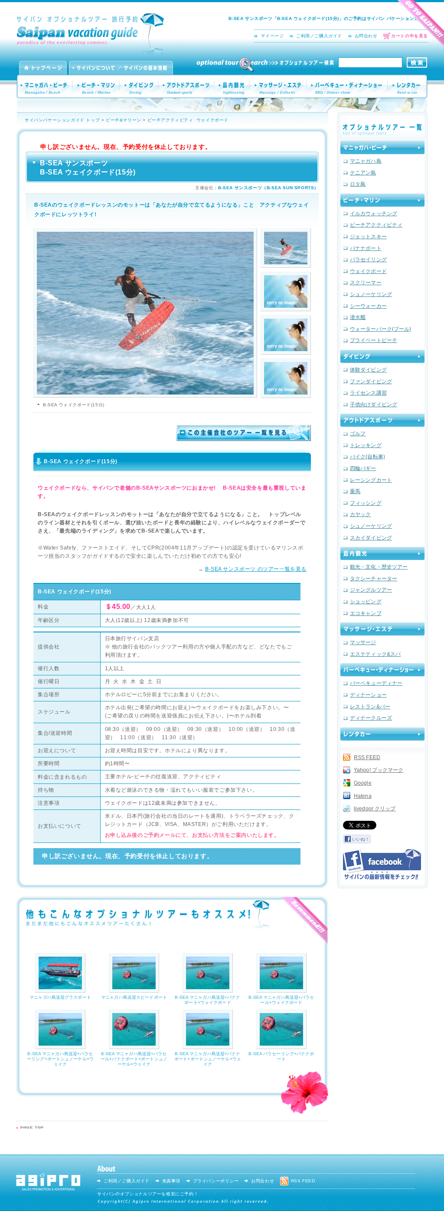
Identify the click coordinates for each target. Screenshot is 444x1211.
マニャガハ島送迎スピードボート (134, 997)
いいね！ (360, 839)
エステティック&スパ (375, 654)
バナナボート (366, 248)
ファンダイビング (371, 381)
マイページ (272, 35)
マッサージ (363, 642)
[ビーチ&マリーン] (382, 200)
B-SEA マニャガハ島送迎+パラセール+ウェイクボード (281, 1000)
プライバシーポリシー (216, 1180)
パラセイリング (368, 260)
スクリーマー (366, 283)
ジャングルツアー (371, 590)
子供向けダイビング (373, 404)
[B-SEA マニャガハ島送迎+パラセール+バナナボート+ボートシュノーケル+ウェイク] (134, 1046)
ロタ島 (358, 184)
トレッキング (366, 445)
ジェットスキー (368, 237)
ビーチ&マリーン (123, 120)
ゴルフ (358, 434)
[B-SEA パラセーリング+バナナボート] (281, 1046)
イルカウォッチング (373, 214)
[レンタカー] (382, 733)
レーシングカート (371, 480)
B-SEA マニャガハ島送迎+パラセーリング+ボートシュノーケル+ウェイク (60, 1058)
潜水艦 (358, 317)
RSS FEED (367, 757)
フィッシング (366, 503)
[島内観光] (382, 553)
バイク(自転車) (367, 457)
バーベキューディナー (376, 683)
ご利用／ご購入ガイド (319, 35)
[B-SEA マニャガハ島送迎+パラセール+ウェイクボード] (281, 990)
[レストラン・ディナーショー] (382, 669)
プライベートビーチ (373, 340)
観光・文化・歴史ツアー (379, 567)
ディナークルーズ (371, 718)
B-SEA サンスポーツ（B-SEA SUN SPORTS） (268, 187)
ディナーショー (368, 695)
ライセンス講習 (368, 393)
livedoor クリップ (375, 809)
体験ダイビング (368, 370)
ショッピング (366, 602)
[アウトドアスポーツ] (382, 420)
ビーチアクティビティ (170, 120)
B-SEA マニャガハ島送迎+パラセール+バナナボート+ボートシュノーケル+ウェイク (134, 1058)
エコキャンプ (366, 613)
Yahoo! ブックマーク (379, 770)
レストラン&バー (370, 707)
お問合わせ (366, 35)
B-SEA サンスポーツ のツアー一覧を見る (256, 569)
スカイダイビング (371, 538)
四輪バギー (363, 468)
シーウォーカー (368, 306)
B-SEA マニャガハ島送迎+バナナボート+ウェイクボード (207, 1000)
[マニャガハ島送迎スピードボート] (134, 990)
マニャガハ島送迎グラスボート (60, 997)
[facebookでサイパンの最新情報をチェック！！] (382, 864)
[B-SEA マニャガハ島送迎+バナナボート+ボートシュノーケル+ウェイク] (208, 1046)
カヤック (360, 514)
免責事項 (171, 1180)
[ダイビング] (382, 356)
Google (363, 783)
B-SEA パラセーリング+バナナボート (281, 1056)
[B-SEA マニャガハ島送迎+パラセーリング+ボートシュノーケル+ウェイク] (60, 1046)
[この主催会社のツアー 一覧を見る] (243, 438)
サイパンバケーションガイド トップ (62, 120)
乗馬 (355, 491)
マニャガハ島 (366, 161)
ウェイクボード (212, 120)
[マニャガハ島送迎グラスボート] (60, 990)
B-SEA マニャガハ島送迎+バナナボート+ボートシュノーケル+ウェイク (207, 1058)
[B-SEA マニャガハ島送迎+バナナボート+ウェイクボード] (208, 990)
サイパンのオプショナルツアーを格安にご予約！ (147, 1193)
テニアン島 (363, 173)
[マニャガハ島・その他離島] (382, 147)
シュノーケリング (371, 294)
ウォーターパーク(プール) (380, 329)
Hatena (363, 796)
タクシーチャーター (373, 579)
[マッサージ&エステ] (382, 628)
